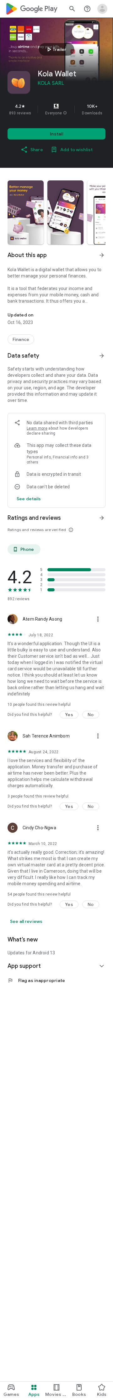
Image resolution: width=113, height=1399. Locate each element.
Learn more (37, 428)
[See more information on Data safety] (101, 355)
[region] (56, 109)
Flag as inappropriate (36, 980)
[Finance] (21, 339)
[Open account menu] (102, 8)
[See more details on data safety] (29, 498)
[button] (65, 113)
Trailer (55, 49)
